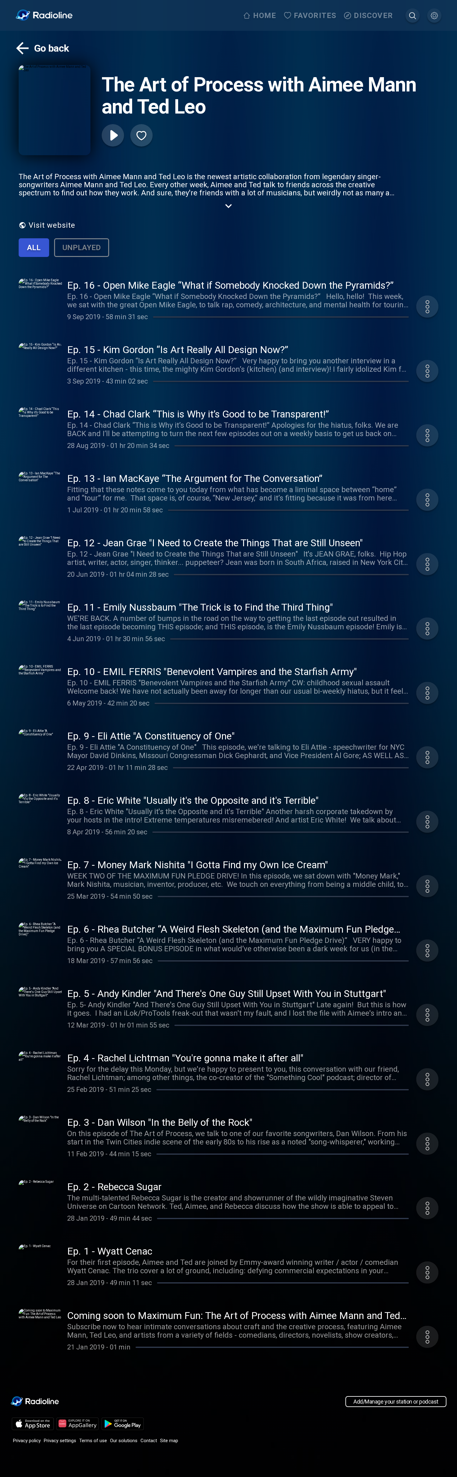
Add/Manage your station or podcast (395, 1401)
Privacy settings (60, 1440)
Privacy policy (27, 1440)
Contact (149, 1440)
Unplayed (81, 247)
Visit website (52, 225)
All (34, 247)
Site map (169, 1440)
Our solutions (123, 1440)
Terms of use (93, 1440)
